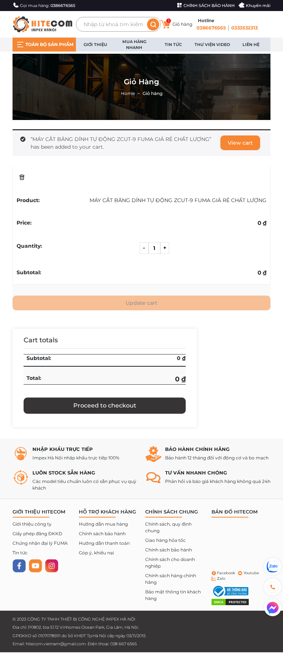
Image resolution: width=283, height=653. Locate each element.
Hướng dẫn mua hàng (103, 524)
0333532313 (245, 28)
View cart (240, 143)
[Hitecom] (42, 24)
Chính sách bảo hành (102, 533)
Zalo (221, 578)
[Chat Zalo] (272, 566)
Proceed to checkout (104, 405)
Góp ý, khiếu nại (96, 552)
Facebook (226, 573)
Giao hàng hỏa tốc (165, 540)
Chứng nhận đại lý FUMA (40, 543)
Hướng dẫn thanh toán (104, 543)
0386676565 (210, 28)
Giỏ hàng (180, 23)
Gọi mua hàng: (47, 5)
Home (128, 93)
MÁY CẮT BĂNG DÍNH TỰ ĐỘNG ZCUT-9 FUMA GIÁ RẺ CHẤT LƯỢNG (178, 200)
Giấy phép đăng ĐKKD (37, 533)
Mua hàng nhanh (134, 44)
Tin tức (173, 44)
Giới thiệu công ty (32, 524)
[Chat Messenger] (272, 607)
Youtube (251, 573)
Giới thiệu (95, 44)
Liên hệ (250, 44)
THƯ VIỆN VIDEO (212, 44)
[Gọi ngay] (272, 587)
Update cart (141, 303)
